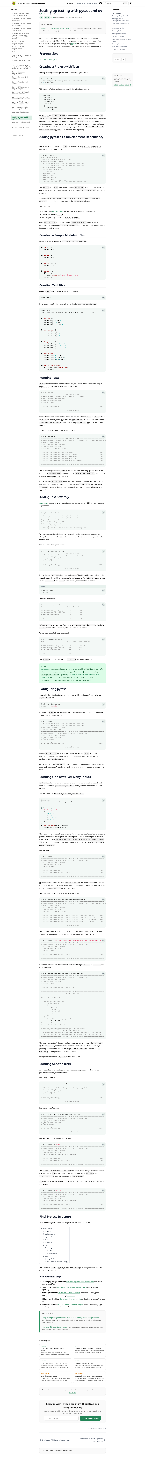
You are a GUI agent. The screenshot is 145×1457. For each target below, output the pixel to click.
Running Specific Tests (119, 44)
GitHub (127, 84)
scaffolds (45, 115)
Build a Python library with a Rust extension (21, 29)
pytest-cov (45, 669)
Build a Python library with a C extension (21, 19)
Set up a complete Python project (70, 1304)
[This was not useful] (123, 59)
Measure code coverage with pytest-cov (72, 1287)
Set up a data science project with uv (19, 73)
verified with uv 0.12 (59, 17)
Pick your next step (120, 49)
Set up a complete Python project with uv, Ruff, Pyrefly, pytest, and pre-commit (21, 67)
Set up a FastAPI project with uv (20, 83)
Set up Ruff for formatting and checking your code (20, 103)
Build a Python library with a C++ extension (21, 24)
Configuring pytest (118, 36)
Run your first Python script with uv (21, 61)
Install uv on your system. (48, 59)
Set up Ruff (71, 1296)
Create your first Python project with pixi (20, 43)
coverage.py (43, 503)
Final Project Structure (119, 46)
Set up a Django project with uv (20, 78)
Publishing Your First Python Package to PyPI (21, 56)
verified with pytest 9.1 (76, 17)
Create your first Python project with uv (20, 48)
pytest (73, 44)
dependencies (44, 386)
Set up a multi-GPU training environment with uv (21, 93)
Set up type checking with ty (70, 1299)
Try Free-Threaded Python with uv (20, 128)
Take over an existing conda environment (21, 123)
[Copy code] (103, 78)
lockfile (60, 214)
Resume (121, 84)
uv (41, 17)
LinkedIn (116, 84)
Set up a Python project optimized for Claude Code (21, 98)
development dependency (91, 146)
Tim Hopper (45, 14)
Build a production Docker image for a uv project (20, 14)
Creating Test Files (118, 28)
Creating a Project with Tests (121, 16)
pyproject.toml (57, 211)
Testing (47, 17)
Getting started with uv (19, 52)
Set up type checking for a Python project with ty (20, 108)
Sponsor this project (18, 135)
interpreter (56, 476)
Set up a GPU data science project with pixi (20, 88)
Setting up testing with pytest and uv (20, 118)
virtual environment (72, 217)
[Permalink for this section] (60, 53)
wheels (55, 228)
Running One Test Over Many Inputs (121, 40)
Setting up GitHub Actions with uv (20, 113)
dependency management (73, 41)
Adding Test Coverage (119, 34)
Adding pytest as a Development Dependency (120, 20)
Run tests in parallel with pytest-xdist (80, 1282)
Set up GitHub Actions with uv (69, 1293)
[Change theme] (131, 3)
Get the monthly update (90, 1418)
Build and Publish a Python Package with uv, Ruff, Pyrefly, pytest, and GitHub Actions (21, 36)
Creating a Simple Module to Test (121, 24)
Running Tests (116, 31)
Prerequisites (116, 13)
